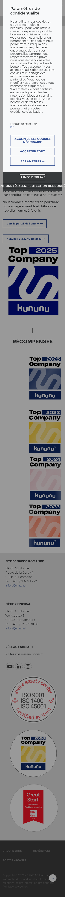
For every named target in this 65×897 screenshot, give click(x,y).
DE (12, 127)
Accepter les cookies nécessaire (32, 140)
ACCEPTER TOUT (32, 151)
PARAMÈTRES (31, 161)
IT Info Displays (32, 177)
